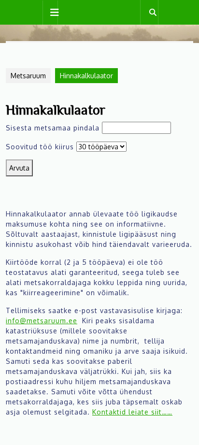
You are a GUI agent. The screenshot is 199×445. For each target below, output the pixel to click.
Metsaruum (28, 76)
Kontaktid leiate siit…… (132, 412)
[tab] (50, 12)
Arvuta (19, 168)
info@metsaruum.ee (41, 320)
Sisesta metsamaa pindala (53, 128)
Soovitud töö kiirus (40, 147)
